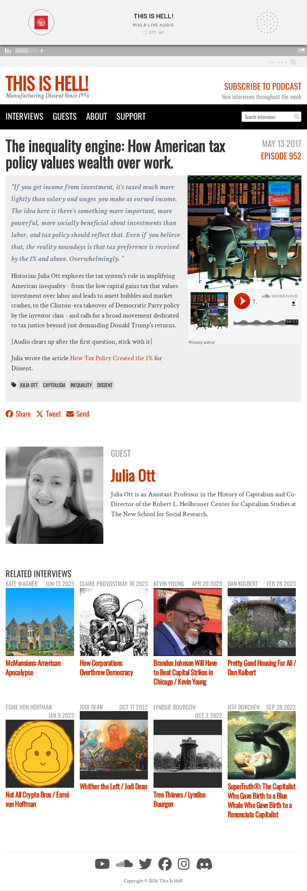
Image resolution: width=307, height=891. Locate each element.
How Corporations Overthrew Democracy (106, 667)
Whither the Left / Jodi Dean (113, 786)
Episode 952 (281, 155)
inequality (81, 385)
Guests (65, 116)
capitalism (54, 385)
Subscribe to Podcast (262, 86)
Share (23, 413)
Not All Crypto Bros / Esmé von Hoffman (37, 799)
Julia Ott (29, 385)
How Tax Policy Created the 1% (111, 358)
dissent (105, 385)
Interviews (24, 116)
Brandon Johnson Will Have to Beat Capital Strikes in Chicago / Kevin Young (185, 672)
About (96, 116)
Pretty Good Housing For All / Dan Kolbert (262, 667)
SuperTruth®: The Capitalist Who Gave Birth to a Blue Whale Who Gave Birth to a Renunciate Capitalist (262, 800)
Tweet (54, 413)
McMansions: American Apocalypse (33, 667)
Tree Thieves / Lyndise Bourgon (179, 799)
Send (82, 413)
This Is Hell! (47, 82)
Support (131, 116)
